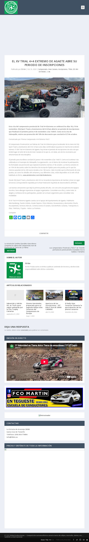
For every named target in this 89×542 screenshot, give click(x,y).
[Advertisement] (44, 31)
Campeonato (42, 69)
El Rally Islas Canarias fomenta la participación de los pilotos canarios (73, 306)
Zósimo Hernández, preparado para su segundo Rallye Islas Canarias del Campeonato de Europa (34, 308)
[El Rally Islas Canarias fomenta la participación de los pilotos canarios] (73, 295)
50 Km (23, 69)
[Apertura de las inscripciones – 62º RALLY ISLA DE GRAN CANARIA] (54, 295)
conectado (24, 330)
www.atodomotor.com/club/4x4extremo (37, 175)
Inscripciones (62, 69)
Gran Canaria (52, 69)
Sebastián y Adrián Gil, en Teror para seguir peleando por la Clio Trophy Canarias (15, 307)
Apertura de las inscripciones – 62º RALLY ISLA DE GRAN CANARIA (53, 306)
